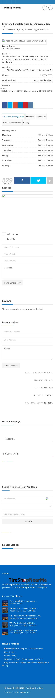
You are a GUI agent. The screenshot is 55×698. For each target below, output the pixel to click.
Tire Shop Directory (34, 688)
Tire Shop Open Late (11, 56)
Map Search (9, 652)
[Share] (22, 180)
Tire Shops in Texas (16, 70)
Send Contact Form (12, 282)
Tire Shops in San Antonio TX (39, 70)
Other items (12, 234)
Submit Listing (10, 655)
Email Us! (11, 239)
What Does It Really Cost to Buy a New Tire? (23, 659)
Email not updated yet (42, 80)
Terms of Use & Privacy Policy (17, 692)
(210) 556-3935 (46, 75)
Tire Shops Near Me (11, 48)
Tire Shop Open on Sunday (16, 59)
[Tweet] (38, 180)
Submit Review (10, 365)
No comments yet (12, 421)
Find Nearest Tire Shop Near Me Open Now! (23, 648)
